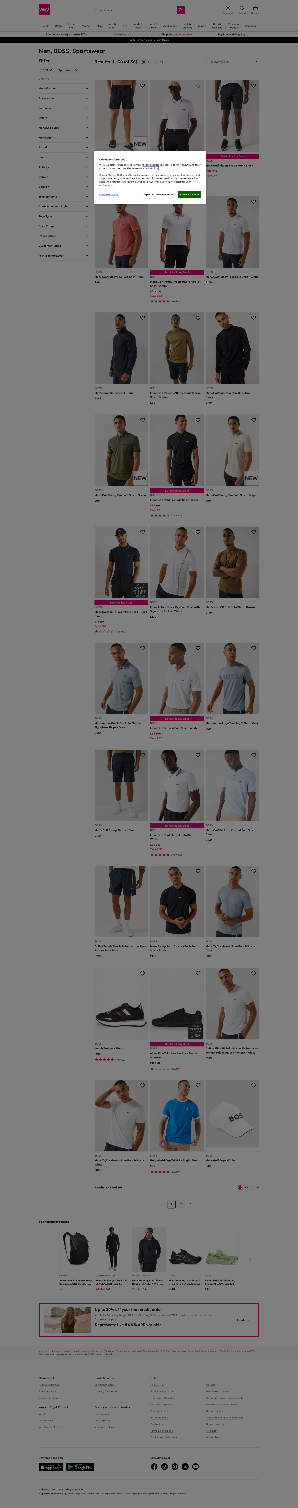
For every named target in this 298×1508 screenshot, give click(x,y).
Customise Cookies (109, 194)
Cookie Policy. (150, 168)
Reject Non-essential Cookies (158, 194)
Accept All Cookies (189, 194)
